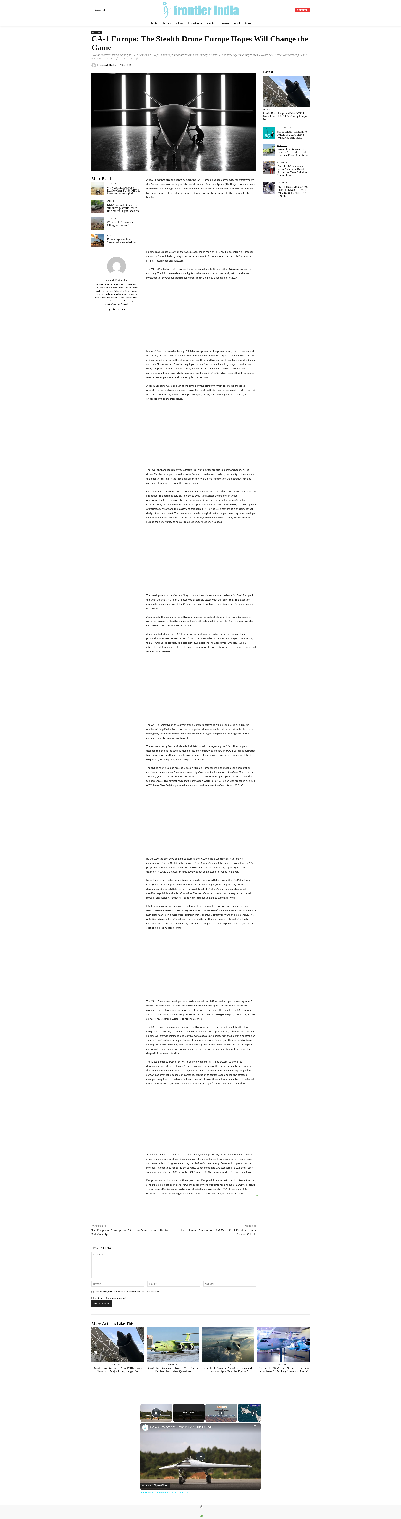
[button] (100, 10)
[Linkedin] (249, 65)
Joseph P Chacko (108, 65)
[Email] (285, 65)
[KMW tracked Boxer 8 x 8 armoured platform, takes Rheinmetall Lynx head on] (97, 206)
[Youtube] (123, 309)
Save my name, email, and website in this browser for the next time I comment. (127, 1292)
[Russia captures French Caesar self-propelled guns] (97, 240)
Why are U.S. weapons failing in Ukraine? (121, 224)
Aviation (282, 162)
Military (97, 32)
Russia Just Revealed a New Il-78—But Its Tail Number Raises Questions (292, 152)
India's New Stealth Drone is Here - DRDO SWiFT (182, 1427)
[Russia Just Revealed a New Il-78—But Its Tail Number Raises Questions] (269, 150)
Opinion (111, 183)
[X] (241, 65)
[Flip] (306, 65)
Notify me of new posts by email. (111, 1298)
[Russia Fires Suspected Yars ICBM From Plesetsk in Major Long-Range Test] (286, 91)
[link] (145, 1427)
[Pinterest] (299, 65)
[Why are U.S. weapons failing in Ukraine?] (97, 223)
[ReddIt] (277, 65)
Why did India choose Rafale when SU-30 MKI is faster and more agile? (123, 190)
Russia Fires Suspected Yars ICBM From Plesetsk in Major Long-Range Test (285, 116)
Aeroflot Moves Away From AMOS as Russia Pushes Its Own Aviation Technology (292, 171)
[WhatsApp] (256, 65)
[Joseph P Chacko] (94, 65)
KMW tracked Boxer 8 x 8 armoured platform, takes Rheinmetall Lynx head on (123, 208)
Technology (284, 128)
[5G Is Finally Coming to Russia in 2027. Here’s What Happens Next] (269, 133)
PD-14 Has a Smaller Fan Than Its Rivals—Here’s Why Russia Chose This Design (292, 191)
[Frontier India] (201, 9)
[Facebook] (234, 65)
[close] (201, 1506)
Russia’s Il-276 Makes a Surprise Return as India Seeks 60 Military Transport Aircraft (283, 1370)
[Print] (292, 65)
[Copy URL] (270, 65)
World (110, 201)
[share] (254, 1425)
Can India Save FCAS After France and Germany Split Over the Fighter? (228, 1370)
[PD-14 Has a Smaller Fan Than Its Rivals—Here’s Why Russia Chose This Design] (269, 188)
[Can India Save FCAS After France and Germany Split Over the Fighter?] (228, 1344)
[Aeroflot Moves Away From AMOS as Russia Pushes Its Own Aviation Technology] (269, 167)
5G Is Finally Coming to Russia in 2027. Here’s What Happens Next (292, 134)
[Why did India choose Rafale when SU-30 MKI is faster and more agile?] (97, 188)
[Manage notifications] (394, 1513)
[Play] (221, 1413)
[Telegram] (263, 65)
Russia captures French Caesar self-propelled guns (122, 241)
